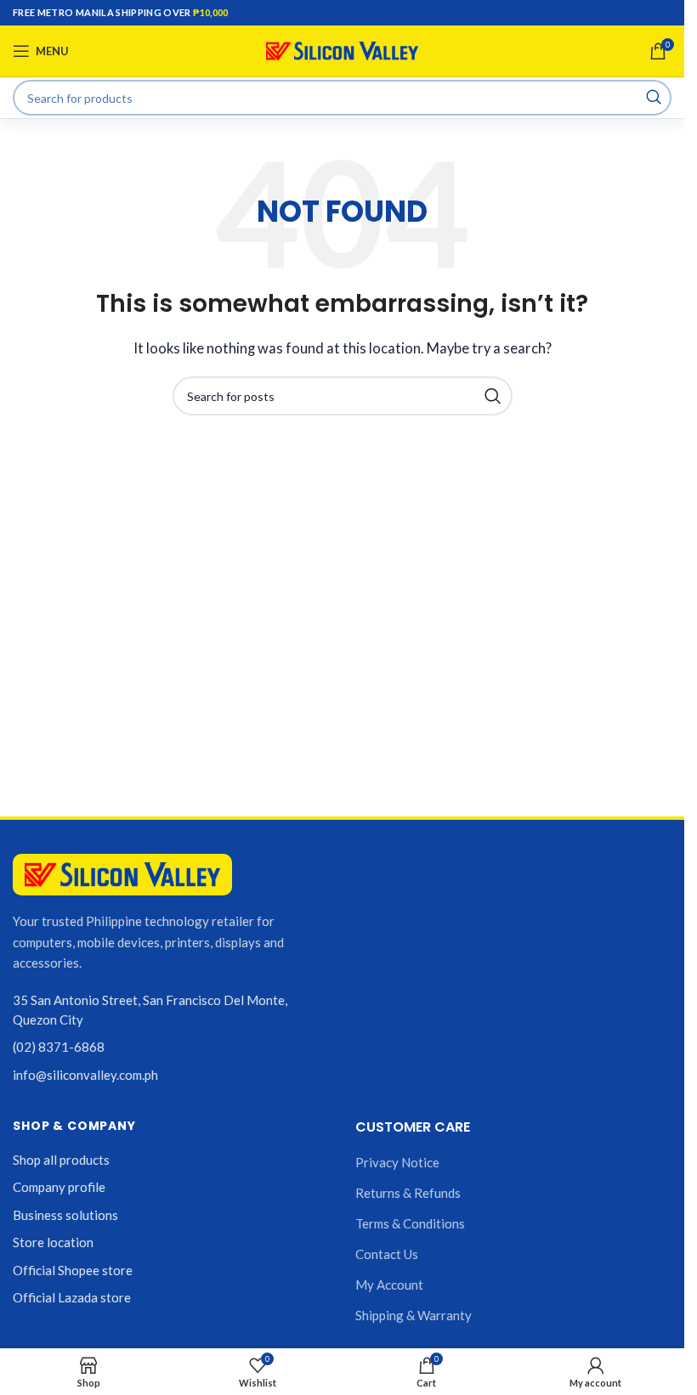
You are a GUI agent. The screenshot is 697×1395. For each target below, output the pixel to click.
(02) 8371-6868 (59, 1046)
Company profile (59, 1187)
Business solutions (65, 1215)
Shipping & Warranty (413, 1315)
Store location (53, 1242)
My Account (389, 1284)
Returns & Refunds (408, 1192)
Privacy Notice (397, 1162)
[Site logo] (342, 49)
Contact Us (386, 1254)
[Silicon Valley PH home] (122, 874)
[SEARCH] (654, 98)
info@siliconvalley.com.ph (85, 1074)
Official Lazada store (72, 1297)
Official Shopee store (73, 1270)
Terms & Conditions (410, 1223)
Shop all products (61, 1159)
